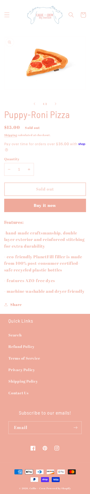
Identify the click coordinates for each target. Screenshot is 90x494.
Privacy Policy (21, 369)
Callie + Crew (38, 488)
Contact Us (18, 392)
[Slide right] (55, 103)
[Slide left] (34, 103)
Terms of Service (24, 358)
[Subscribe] (75, 427)
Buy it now (45, 205)
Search (15, 334)
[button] (7, 15)
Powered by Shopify (58, 488)
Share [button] (16, 304)
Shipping (10, 135)
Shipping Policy (23, 381)
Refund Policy (21, 346)
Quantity (12, 159)
